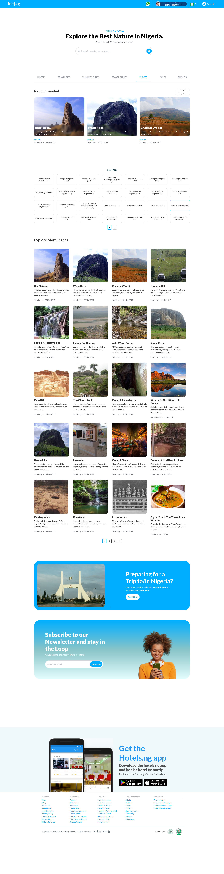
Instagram (74, 805)
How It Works (47, 819)
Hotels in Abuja (104, 805)
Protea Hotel (159, 800)
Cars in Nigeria (76, 822)
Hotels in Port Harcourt (107, 811)
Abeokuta (130, 819)
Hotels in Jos (103, 822)
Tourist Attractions (78, 811)
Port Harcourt (131, 811)
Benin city (130, 814)
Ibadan (129, 816)
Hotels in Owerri (104, 814)
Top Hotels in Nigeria (78, 816)
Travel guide (75, 814)
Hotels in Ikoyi (104, 808)
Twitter (73, 800)
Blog (44, 803)
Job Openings (47, 811)
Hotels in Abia (103, 819)
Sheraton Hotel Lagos (163, 803)
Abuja (128, 800)
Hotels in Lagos (104, 800)
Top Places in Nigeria (78, 819)
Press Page (46, 808)
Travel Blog (74, 808)
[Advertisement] (78, 707)
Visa (44, 800)
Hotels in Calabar (105, 803)
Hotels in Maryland (105, 816)
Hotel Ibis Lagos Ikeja (162, 808)
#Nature (37, 139)
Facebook (74, 803)
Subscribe (96, 664)
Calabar (129, 803)
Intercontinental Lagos (163, 805)
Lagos (128, 805)
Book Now (133, 597)
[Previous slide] (179, 92)
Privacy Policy (47, 814)
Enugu (128, 808)
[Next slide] (186, 92)
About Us (46, 805)
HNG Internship (48, 822)
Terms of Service (49, 816)
